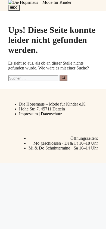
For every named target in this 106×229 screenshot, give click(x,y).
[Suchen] (63, 78)
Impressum (29, 114)
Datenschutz (51, 114)
